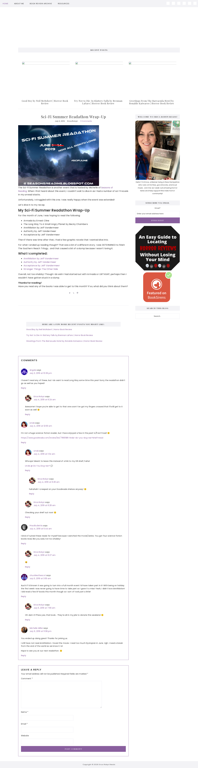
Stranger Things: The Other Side (41, 269)
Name (24, 712)
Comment (27, 678)
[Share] (69, 293)
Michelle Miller (36, 628)
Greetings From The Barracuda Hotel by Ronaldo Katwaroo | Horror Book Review (151, 102)
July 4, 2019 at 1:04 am (44, 454)
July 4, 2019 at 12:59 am (41, 426)
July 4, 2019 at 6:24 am (45, 399)
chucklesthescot (38, 575)
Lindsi (32, 423)
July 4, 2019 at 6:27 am (45, 555)
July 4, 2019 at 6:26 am (49, 482)
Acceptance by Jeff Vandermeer (42, 265)
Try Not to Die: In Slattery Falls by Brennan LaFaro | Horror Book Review (98, 102)
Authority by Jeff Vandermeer (40, 262)
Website (25, 735)
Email (24, 724)
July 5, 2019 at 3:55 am (40, 578)
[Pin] (77, 293)
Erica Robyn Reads (99, 26)
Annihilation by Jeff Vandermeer (41, 258)
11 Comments (86, 121)
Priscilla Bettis (36, 525)
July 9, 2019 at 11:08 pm (40, 631)
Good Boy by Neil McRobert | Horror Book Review (45, 102)
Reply (23, 388)
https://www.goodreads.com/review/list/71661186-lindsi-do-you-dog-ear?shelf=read (62, 437)
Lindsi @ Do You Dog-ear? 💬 (39, 465)
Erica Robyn (39, 396)
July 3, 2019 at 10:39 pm (41, 373)
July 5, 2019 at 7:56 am (44, 608)
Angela (33, 370)
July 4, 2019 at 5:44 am (41, 528)
